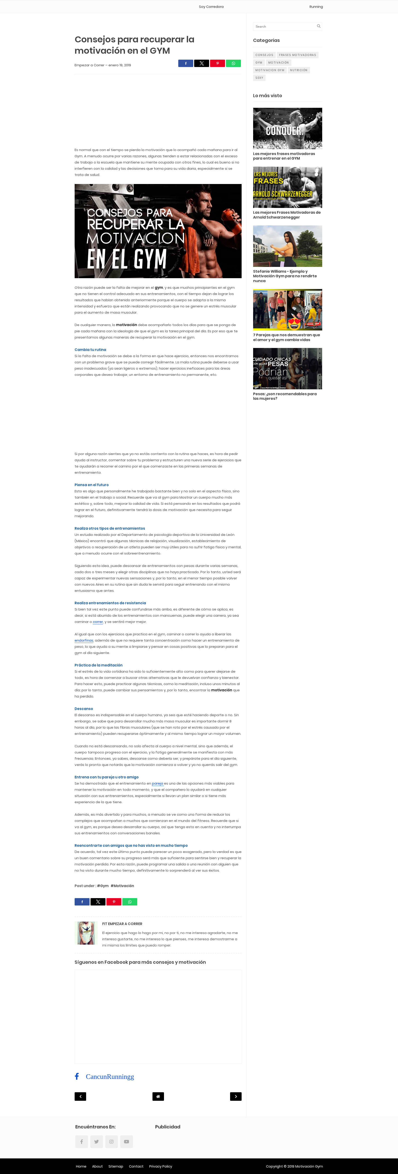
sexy (259, 78)
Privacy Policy (160, 1166)
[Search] (318, 26)
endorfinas (84, 640)
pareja (158, 783)
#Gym (103, 885)
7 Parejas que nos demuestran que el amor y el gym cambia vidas (286, 337)
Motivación (278, 62)
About (97, 1166)
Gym (259, 62)
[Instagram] (111, 1141)
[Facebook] (81, 1141)
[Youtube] (126, 1141)
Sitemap (115, 1166)
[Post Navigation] (158, 1096)
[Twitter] (96, 1141)
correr (98, 621)
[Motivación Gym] (94, 6)
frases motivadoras (297, 55)
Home (81, 1166)
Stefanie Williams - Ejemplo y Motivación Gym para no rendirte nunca (285, 276)
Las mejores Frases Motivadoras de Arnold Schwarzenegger (287, 215)
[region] (158, 112)
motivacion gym (269, 70)
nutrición (299, 70)
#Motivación (122, 885)
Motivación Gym (309, 1166)
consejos (264, 55)
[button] (185, 63)
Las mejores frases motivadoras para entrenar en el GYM (284, 156)
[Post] (287, 130)
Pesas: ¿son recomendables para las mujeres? (285, 396)
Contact (136, 1166)
